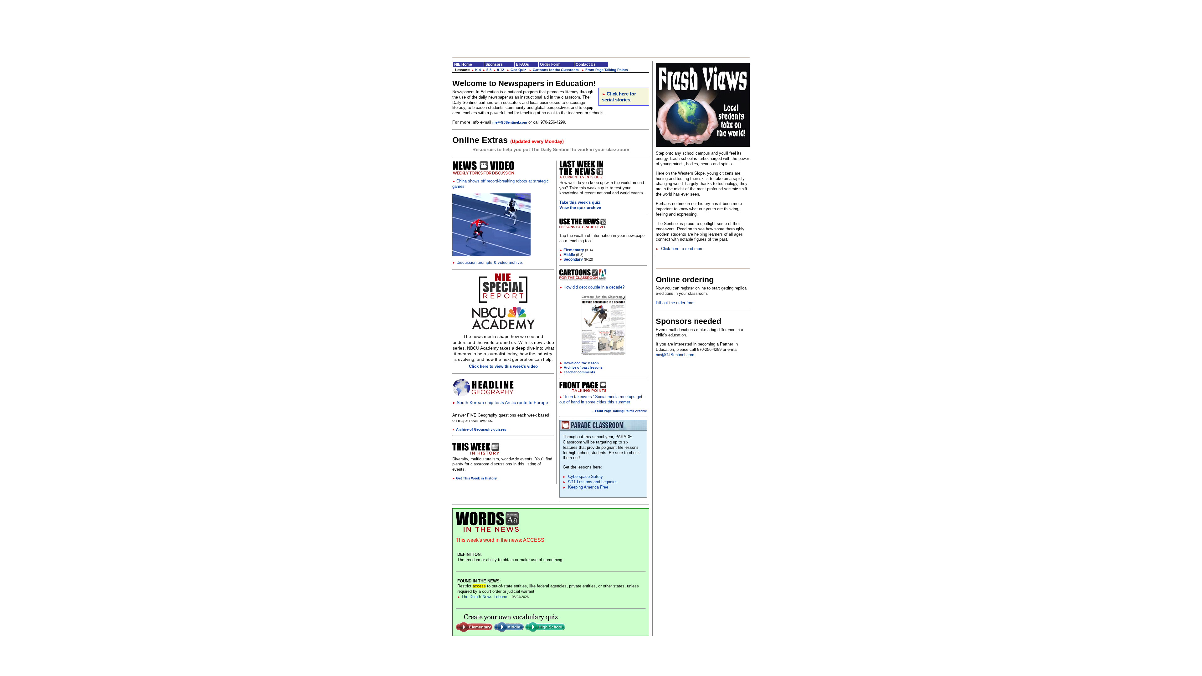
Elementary (571, 250)
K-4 (476, 70)
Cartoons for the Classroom (554, 70)
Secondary (571, 259)
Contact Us (586, 64)
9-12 (498, 70)
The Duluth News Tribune (482, 596)
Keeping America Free (585, 487)
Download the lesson (581, 363)
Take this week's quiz (579, 202)
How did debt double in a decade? (591, 287)
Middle (567, 255)
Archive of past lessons (583, 367)
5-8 (487, 70)
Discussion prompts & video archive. (487, 262)
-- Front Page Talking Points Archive (619, 410)
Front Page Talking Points (605, 70)
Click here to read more (679, 248)
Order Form (550, 64)
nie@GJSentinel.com (509, 122)
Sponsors (494, 64)
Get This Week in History (474, 478)
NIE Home (463, 64)
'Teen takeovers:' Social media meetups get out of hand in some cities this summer (600, 399)
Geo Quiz (516, 70)
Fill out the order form (675, 302)
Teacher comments (579, 372)
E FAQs (522, 64)
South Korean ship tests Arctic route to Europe (500, 402)
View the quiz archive (580, 207)
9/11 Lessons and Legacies (590, 481)
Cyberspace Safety (583, 476)
